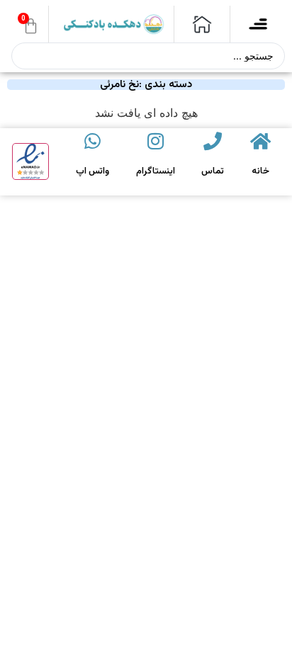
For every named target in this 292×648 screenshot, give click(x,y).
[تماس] (212, 141)
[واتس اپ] (92, 141)
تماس (212, 171)
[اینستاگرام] (155, 141)
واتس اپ (92, 171)
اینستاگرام (155, 171)
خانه (260, 171)
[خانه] (260, 141)
